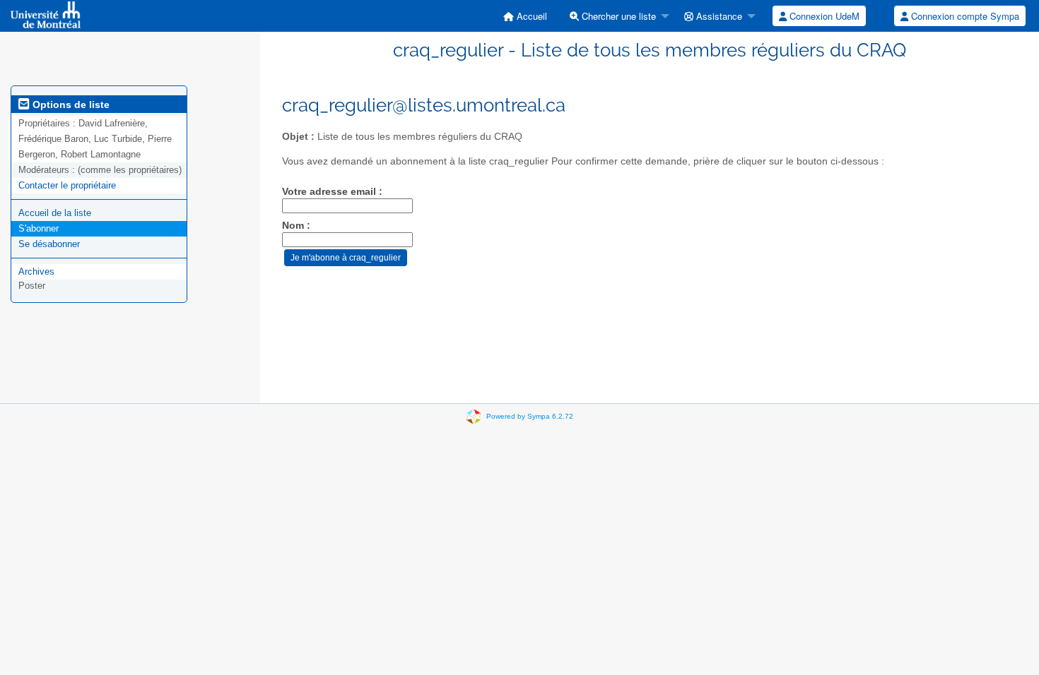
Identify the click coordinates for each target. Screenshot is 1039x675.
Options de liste (70, 104)
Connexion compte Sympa (963, 16)
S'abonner (38, 228)
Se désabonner (49, 244)
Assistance (717, 16)
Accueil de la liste (54, 213)
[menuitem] (525, 16)
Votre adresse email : (332, 191)
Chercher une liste (617, 16)
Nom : (296, 225)
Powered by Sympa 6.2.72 (529, 416)
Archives (36, 271)
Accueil (530, 16)
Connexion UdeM (823, 16)
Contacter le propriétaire (67, 185)
